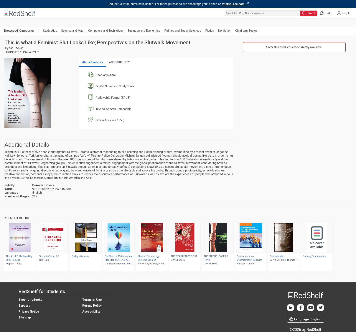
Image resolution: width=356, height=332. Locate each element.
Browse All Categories (19, 30)
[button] (157, 75)
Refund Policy (92, 305)
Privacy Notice (29, 311)
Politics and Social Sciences (182, 30)
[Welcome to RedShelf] (20, 13)
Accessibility (91, 311)
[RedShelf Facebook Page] (300, 310)
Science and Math (72, 30)
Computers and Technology (105, 30)
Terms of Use (92, 299)
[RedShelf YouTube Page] (310, 310)
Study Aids (50, 30)
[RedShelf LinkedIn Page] (290, 310)
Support (24, 305)
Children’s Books (246, 30)
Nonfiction (224, 30)
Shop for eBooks (30, 299)
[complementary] (178, 239)
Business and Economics (144, 30)
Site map (25, 317)
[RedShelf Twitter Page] (320, 310)
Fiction (209, 30)
